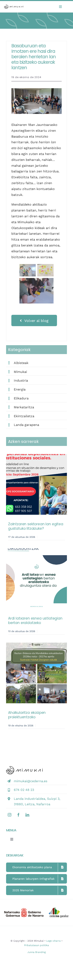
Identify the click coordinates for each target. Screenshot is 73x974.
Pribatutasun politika (36, 945)
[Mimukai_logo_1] (13, 6)
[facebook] (18, 814)
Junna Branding (36, 952)
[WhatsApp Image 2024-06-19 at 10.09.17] (36, 90)
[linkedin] (27, 814)
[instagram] (9, 814)
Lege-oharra (53, 940)
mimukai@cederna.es (30, 781)
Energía (20, 389)
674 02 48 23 (24, 790)
